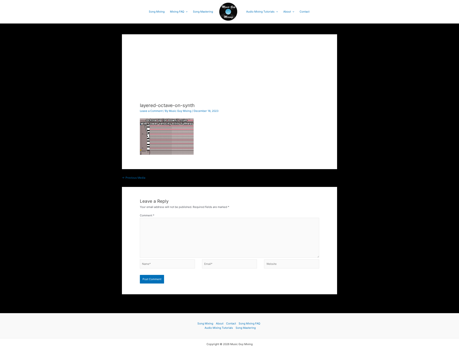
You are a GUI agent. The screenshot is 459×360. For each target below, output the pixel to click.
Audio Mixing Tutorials (260, 11)
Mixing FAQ (177, 11)
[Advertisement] (229, 75)
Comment (147, 215)
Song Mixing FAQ (249, 323)
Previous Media (133, 177)
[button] (186, 11)
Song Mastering (203, 11)
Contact (304, 11)
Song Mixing (157, 11)
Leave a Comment (151, 111)
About (287, 11)
